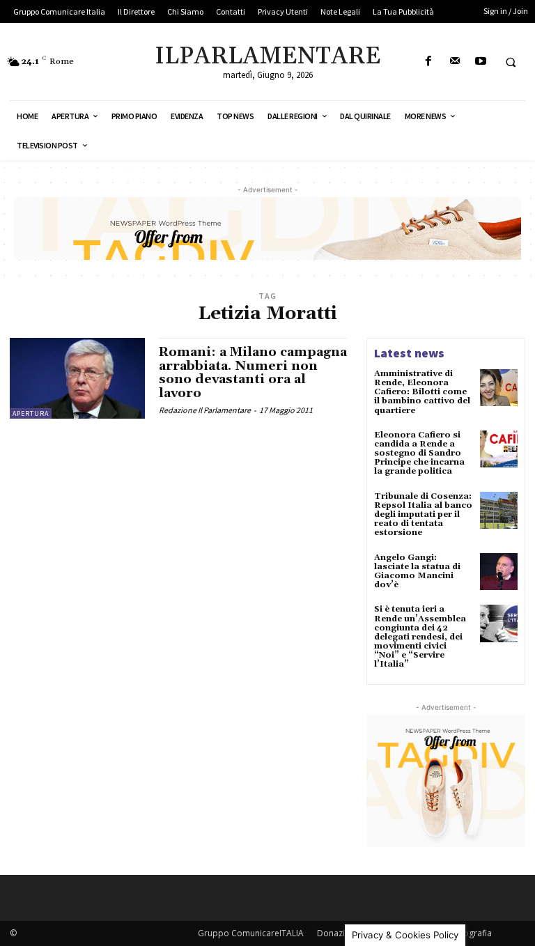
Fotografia (471, 933)
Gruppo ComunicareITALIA (251, 933)
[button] (510, 62)
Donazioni (337, 933)
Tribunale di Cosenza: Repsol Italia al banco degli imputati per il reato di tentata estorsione (423, 514)
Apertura (31, 413)
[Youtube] (480, 61)
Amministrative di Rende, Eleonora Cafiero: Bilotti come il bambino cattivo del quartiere (422, 392)
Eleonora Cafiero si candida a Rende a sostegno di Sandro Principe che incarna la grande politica (419, 453)
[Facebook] (428, 61)
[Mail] (454, 61)
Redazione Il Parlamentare (205, 410)
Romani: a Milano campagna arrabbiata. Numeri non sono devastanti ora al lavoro (253, 372)
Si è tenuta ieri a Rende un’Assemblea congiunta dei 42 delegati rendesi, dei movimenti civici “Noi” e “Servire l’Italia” (420, 636)
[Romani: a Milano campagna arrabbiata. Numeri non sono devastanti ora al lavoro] (77, 378)
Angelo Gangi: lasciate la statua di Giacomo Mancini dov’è (417, 571)
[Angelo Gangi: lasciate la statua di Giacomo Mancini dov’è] (499, 572)
